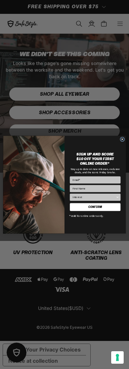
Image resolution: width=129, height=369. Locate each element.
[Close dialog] (122, 139)
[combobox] (94, 197)
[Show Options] (117, 197)
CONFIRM (95, 206)
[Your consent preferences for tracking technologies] (117, 357)
